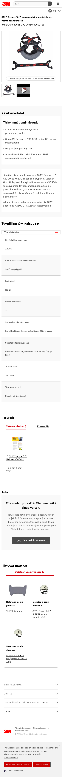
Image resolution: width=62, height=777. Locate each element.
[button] (13, 770)
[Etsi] (50, 4)
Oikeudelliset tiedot (23, 728)
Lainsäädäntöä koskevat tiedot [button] (27, 703)
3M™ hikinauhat (14, 611)
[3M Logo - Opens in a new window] (6, 4)
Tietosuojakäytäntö (41, 728)
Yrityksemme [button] (13, 685)
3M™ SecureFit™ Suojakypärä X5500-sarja (16, 659)
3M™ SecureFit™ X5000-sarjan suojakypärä (42, 614)
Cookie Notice (11, 758)
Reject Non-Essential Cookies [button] (17, 765)
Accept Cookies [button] (42, 765)
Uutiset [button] (9, 694)
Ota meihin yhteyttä (34, 540)
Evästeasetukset (21, 731)
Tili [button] (54, 11)
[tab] (16, 426)
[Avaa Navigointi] (58, 4)
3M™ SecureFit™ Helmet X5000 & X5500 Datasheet (16, 458)
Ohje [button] (7, 712)
